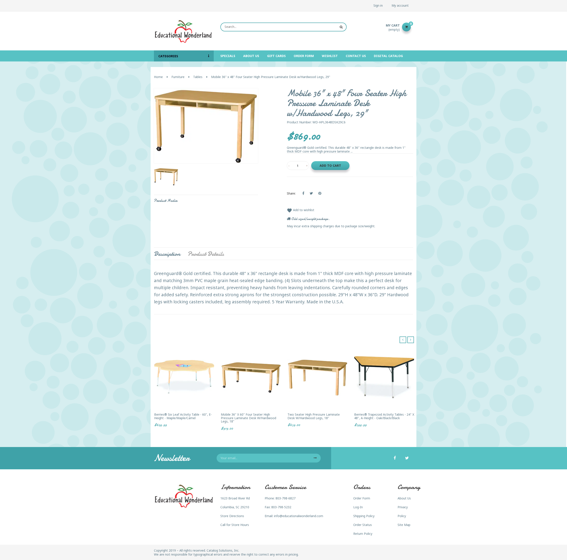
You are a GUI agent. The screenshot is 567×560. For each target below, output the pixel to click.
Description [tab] (167, 254)
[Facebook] (395, 458)
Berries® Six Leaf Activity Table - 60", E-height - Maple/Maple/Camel (183, 416)
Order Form (361, 498)
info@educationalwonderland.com (298, 516)
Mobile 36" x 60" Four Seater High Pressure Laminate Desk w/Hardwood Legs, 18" (248, 418)
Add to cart (330, 165)
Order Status (362, 525)
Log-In (358, 507)
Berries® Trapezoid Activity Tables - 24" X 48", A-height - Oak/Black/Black (384, 416)
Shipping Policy (364, 516)
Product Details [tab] (206, 254)
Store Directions (232, 516)
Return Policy (362, 533)
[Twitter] (407, 458)
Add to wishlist (300, 210)
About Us (404, 498)
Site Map (404, 525)
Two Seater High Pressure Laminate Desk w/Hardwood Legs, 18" (313, 416)
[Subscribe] (315, 458)
